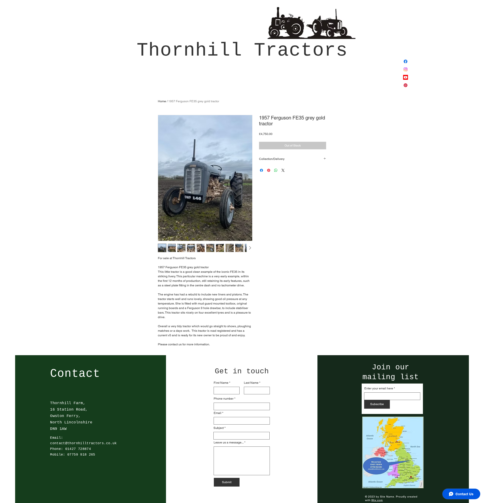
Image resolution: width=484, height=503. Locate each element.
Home (162, 101)
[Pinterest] (405, 85)
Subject (218, 427)
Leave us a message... (229, 442)
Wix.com (377, 500)
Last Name (251, 382)
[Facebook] (405, 61)
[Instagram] (405, 69)
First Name (221, 382)
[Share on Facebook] (261, 170)
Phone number (223, 398)
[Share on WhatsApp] (276, 170)
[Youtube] (405, 77)
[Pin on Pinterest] (268, 170)
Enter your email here (378, 388)
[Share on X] (283, 170)
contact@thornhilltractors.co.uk (83, 443)
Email (217, 413)
